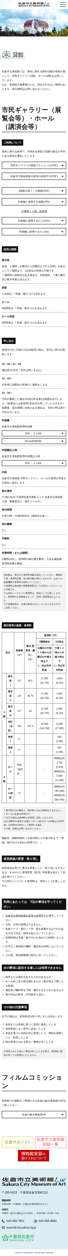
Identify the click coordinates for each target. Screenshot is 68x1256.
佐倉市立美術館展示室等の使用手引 (25, 915)
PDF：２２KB (33, 463)
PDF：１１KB (33, 433)
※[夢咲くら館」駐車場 (34, 211)
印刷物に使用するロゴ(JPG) (34, 220)
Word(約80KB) (33, 441)
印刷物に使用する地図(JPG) (34, 201)
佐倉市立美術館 (34, 4)
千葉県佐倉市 (18, 1238)
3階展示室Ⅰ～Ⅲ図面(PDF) (34, 190)
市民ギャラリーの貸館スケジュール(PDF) (34, 165)
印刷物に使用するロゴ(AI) (34, 231)
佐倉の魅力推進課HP (34, 1114)
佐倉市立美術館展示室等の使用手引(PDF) (34, 176)
